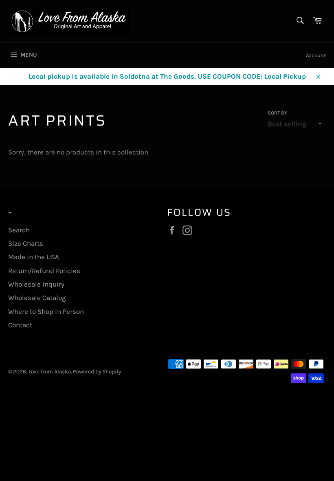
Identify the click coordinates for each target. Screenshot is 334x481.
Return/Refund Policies (44, 271)
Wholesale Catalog (37, 297)
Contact (20, 325)
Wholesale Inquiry (36, 284)
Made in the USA (33, 257)
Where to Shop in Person (46, 311)
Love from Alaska (50, 371)
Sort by (277, 113)
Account (316, 55)
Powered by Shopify (97, 371)
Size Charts (25, 243)
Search (19, 230)
